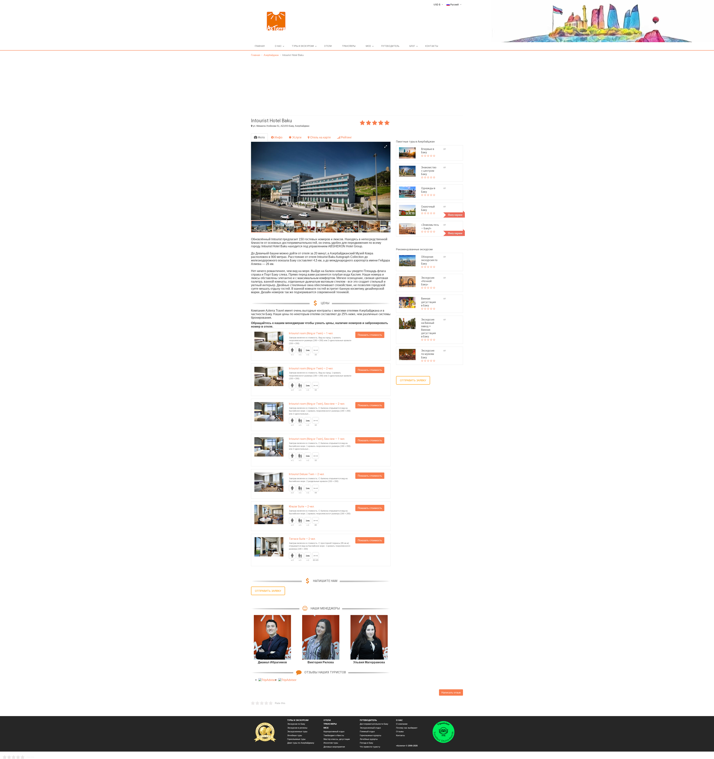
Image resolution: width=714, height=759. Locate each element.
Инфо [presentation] (278, 137)
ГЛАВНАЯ (260, 46)
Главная (255, 55)
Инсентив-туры (331, 743)
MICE (368, 46)
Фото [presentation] (261, 137)
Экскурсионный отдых (370, 728)
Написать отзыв (451, 692)
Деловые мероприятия (334, 747)
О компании (401, 724)
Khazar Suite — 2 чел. (301, 506)
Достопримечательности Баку (374, 724)
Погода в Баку (366, 743)
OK (416, 753)
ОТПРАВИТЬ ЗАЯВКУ (268, 590)
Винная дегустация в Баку (428, 302)
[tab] (259, 137)
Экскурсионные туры (297, 731)
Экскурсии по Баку (296, 724)
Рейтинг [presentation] (346, 137)
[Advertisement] (357, 85)
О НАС (278, 46)
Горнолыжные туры (296, 739)
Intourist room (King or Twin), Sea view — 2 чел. (317, 403)
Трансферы (349, 46)
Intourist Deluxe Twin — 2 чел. (306, 474)
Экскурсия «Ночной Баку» (427, 281)
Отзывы (400, 731)
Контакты (431, 46)
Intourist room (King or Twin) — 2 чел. (311, 368)
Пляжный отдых (367, 731)
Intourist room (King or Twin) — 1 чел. (311, 333)
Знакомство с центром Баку (428, 171)
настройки (357, 753)
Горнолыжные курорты (370, 735)
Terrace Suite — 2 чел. (302, 538)
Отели (328, 46)
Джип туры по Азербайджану (300, 743)
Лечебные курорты (369, 739)
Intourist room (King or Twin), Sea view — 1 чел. (317, 438)
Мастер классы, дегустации (337, 739)
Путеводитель (390, 46)
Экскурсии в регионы (297, 728)
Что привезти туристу (370, 747)
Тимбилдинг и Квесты (334, 735)
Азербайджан (271, 55)
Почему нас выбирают (406, 728)
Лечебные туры (294, 735)
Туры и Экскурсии (303, 46)
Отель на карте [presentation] (320, 137)
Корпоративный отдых (334, 731)
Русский (454, 4)
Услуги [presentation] (296, 137)
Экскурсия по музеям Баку (427, 354)
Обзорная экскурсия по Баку (429, 260)
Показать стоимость (370, 334)
